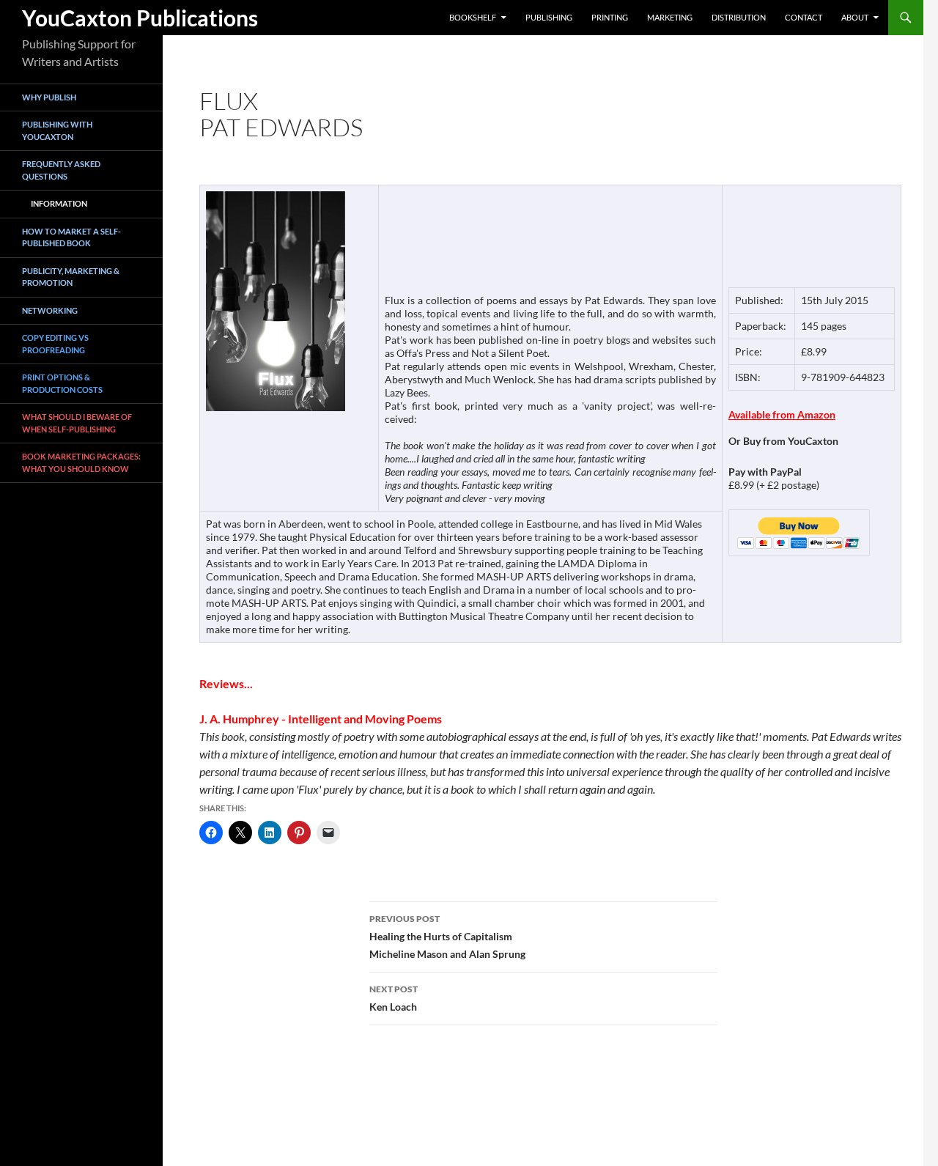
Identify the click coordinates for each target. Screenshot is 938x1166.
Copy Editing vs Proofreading (55, 344)
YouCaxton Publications (140, 17)
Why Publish (49, 97)
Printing (609, 17)
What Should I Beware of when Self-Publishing (77, 424)
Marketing (670, 17)
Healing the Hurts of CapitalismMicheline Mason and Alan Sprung (447, 936)
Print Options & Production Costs (62, 384)
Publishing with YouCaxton (57, 131)
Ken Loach (393, 998)
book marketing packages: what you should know (81, 463)
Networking (50, 310)
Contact (803, 17)
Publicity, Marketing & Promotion (70, 277)
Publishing (548, 17)
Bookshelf (472, 17)
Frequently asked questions (61, 171)
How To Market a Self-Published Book (71, 237)
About (854, 17)
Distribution (739, 17)
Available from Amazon (781, 414)
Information (59, 204)
